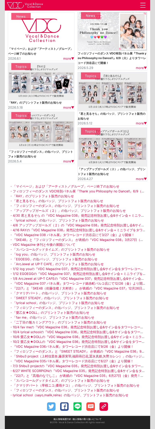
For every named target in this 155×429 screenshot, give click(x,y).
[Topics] (41, 81)
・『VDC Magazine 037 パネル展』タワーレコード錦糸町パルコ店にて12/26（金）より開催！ (79, 283)
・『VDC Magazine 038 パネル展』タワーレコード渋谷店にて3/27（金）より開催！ (72, 235)
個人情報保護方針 (62, 419)
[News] (41, 29)
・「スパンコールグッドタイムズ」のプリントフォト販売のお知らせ (59, 249)
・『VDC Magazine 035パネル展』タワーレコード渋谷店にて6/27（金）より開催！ (71, 361)
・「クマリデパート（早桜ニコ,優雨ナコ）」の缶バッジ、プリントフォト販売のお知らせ (74, 385)
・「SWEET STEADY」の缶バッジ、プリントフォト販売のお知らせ (59, 298)
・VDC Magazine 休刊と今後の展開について (42, 245)
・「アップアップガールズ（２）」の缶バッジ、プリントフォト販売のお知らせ (67, 211)
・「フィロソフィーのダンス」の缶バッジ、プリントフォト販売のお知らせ (64, 206)
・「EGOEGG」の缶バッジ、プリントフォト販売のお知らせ (53, 259)
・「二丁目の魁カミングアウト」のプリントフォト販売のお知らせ (57, 322)
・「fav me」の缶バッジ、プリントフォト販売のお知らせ (51, 317)
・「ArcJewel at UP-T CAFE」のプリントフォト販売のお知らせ (56, 264)
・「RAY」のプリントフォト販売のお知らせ (41, 196)
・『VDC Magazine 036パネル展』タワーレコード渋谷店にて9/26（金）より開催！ (71, 346)
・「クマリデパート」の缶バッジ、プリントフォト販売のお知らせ (57, 293)
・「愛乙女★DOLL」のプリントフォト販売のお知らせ (49, 312)
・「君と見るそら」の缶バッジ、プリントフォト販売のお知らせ (56, 201)
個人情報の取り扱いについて (87, 419)
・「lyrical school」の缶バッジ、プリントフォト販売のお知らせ (56, 220)
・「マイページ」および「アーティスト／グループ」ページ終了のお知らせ (64, 186)
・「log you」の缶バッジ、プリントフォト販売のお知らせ (52, 254)
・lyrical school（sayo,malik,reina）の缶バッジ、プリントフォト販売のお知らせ (68, 395)
